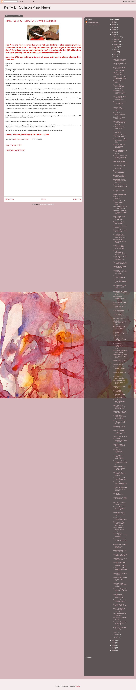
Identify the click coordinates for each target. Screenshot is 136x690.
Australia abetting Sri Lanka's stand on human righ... (119, 508)
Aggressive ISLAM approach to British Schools (119, 241)
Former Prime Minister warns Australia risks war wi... (120, 186)
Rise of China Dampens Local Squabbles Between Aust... (120, 97)
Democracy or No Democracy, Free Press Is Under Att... (120, 92)
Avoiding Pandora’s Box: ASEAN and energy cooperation (120, 157)
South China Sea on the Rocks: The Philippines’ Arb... (120, 258)
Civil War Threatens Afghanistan (119, 127)
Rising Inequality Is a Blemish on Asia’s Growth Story (119, 468)
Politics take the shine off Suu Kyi (119, 628)
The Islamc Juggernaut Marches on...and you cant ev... (120, 590)
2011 (113, 645)
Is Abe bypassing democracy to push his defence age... (119, 416)
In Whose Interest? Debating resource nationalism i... (119, 368)
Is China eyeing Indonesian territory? (119, 518)
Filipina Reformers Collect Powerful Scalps (118, 529)
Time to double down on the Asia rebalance (120, 207)
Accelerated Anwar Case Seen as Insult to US (120, 262)
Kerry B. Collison (93, 22)
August (116, 47)
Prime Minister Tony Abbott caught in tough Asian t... (119, 523)
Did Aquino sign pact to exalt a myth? (120, 559)
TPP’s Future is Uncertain (117, 197)
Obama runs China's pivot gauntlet (119, 222)
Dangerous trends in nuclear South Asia (119, 175)
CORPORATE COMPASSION (118, 391)
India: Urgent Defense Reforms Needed (119, 59)
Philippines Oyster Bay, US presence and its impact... (120, 212)
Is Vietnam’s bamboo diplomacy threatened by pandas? (120, 569)
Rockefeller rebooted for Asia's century (120, 351)
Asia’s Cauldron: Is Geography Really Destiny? (119, 401)
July (115, 49)
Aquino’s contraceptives (120, 436)
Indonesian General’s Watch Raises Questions (119, 202)
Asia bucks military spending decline (118, 377)
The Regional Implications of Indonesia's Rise (118, 451)
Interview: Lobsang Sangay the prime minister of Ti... (119, 432)
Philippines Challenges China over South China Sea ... (119, 422)
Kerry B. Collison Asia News (27, 7)
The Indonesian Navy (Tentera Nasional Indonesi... (119, 382)
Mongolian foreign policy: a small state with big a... (119, 584)
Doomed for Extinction (119, 302)
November (117, 39)
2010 (113, 648)
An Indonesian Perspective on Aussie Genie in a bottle (119, 346)
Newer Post (9, 199)
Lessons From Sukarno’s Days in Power (119, 109)
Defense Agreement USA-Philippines (119, 171)
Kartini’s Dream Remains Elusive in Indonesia (119, 298)
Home (43, 199)
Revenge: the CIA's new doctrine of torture (120, 555)
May (115, 54)
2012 (113, 643)
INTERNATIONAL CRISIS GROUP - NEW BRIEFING (119, 247)
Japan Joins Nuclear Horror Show (119, 117)
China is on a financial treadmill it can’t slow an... (120, 462)
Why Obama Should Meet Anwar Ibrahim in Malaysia (119, 180)
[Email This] (33, 139)
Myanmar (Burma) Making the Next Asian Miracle (118, 86)
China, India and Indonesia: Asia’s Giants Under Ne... (119, 235)
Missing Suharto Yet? (119, 364)
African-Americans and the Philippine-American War (119, 103)
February (116, 634)
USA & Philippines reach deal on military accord (120, 151)
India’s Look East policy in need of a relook (120, 411)
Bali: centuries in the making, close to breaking (119, 328)
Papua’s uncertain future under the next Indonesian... (120, 546)
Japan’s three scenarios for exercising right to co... (120, 540)
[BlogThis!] (35, 139)
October (116, 42)
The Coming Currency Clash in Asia (119, 503)
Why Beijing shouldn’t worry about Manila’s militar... (120, 322)
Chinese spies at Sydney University (119, 315)
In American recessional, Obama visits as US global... (120, 140)
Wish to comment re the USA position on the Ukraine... (120, 356)
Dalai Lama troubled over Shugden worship (120, 162)
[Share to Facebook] (39, 139)
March (116, 632)
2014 (113, 34)
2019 (113, 22)
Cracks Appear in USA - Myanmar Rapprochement (120, 68)
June (115, 52)
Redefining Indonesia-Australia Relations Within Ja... (119, 122)
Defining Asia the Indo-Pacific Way (119, 614)
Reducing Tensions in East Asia (119, 63)
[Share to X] (37, 139)
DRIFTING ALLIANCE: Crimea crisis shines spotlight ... (119, 334)
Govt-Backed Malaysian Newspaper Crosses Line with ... (120, 489)
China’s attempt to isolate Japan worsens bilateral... (119, 457)
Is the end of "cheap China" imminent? (119, 276)
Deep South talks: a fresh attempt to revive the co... (119, 609)
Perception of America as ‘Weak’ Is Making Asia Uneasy (119, 271)
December (117, 37)
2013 (113, 640)
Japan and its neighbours (117, 131)
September (117, 44)
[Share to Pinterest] (41, 139)
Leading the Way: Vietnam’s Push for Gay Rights (119, 339)
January (116, 637)
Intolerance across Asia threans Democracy (120, 77)
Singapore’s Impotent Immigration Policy (119, 600)
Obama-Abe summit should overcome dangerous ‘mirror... (119, 396)
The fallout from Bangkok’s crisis (118, 493)
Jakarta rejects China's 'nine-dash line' (119, 550)
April (115, 57)
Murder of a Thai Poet (119, 194)
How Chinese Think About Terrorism (118, 311)
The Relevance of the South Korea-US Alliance (119, 287)
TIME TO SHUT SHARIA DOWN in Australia (119, 473)
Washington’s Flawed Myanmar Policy (119, 135)
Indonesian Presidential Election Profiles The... (120, 579)
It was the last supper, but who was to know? (120, 361)
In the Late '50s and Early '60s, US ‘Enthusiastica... (119, 146)
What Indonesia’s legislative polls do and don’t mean (119, 407)
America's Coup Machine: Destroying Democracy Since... (120, 483)
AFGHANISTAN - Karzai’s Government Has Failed (120, 535)
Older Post (77, 199)
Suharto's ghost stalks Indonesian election (119, 478)
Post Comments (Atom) (47, 204)
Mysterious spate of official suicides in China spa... (119, 445)
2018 (113, 24)
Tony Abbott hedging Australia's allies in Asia (119, 514)
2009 (113, 650)
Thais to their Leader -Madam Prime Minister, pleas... (119, 217)
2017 (113, 27)
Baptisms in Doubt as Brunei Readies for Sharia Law (119, 306)
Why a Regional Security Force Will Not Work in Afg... (120, 292)
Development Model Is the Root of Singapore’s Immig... (120, 564)
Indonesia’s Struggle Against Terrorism (119, 427)
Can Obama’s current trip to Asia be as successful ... (119, 167)
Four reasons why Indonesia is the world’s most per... (119, 596)
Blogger (78, 686)
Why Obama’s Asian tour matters (119, 73)
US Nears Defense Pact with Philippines (120, 574)
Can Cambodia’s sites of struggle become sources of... (120, 623)
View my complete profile (93, 25)
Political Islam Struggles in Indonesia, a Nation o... (120, 498)
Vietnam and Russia (119, 318)
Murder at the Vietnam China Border (119, 266)
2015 (113, 32)
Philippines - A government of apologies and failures (120, 252)
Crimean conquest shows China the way (120, 604)
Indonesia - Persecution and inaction (120, 230)
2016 (113, 29)
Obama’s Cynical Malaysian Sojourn (119, 113)
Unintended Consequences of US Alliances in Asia (120, 440)
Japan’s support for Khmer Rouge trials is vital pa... (120, 281)
